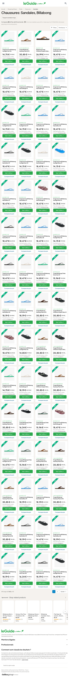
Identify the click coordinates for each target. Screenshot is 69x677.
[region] (34, 18)
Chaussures (28, 9)
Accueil (3, 9)
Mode (20, 9)
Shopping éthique (12, 9)
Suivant (63, 591)
